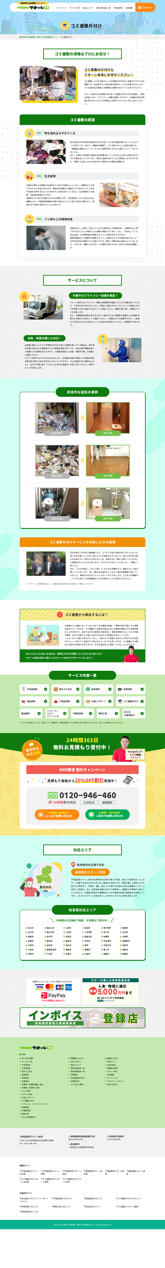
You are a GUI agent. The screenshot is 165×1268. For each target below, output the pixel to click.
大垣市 (31, 945)
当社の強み (111, 1065)
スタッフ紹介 (112, 1071)
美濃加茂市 (51, 949)
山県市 (87, 953)
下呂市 (49, 953)
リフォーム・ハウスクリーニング (53, 713)
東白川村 (50, 927)
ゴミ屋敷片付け (131, 701)
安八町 (106, 932)
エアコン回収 (27, 1094)
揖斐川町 (88, 936)
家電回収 (128, 689)
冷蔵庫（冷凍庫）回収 (31, 1087)
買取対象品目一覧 (78, 1071)
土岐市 (31, 949)
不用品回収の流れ (78, 1078)
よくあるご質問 (77, 1084)
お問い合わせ (112, 1084)
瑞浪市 (125, 949)
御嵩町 (31, 936)
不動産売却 (78, 713)
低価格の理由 (112, 1068)
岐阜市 (49, 945)
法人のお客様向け (129, 713)
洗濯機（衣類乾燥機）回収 (32, 1084)
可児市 (87, 941)
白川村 (31, 927)
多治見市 (107, 941)
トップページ (61, 8)
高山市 (68, 945)
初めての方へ (76, 1061)
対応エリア (111, 1061)
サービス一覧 (74, 8)
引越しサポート (98, 701)
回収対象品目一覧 (104, 8)
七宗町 (68, 927)
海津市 (31, 953)
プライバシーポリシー (116, 1081)
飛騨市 (106, 953)
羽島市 (125, 945)
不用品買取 (118, 8)
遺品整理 (25, 713)
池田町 (31, 941)
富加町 (87, 927)
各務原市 (126, 941)
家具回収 (95, 689)
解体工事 (103, 713)
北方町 (125, 932)
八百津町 (88, 932)
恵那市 (68, 949)
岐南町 (106, 936)
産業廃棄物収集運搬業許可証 (83, 1136)
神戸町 (49, 936)
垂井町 (49, 941)
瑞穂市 (87, 949)
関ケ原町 (107, 927)
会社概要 (129, 8)
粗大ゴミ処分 (65, 689)
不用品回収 (32, 689)
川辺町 (68, 932)
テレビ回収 (26, 1091)
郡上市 (106, 949)
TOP (24, 1054)
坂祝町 (125, 927)
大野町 (125, 936)
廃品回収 (31, 701)
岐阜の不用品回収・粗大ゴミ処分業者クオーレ (79, 1224)
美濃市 (125, 953)
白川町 (31, 932)
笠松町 (68, 936)
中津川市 (107, 945)
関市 (86, 945)
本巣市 (68, 953)
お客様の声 (75, 1081)
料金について (88, 8)
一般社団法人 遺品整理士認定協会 (81, 1147)
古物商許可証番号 (116, 1136)
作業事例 (74, 1074)
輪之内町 (50, 932)
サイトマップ (112, 1078)
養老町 (68, 941)
